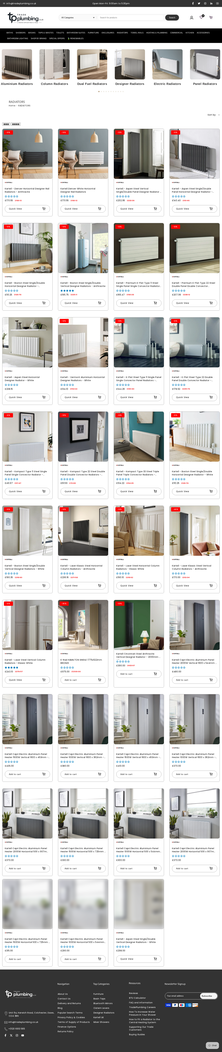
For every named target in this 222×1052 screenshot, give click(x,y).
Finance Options (67, 1026)
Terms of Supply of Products (74, 1022)
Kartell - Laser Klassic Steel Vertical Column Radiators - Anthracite (191, 567)
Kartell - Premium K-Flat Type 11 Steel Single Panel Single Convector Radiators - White (138, 285)
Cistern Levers (101, 1008)
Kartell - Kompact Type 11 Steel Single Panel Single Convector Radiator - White (26, 473)
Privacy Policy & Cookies (71, 1017)
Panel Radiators (205, 84)
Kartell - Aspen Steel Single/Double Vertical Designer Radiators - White (136, 940)
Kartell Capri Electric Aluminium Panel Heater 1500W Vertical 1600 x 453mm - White (138, 756)
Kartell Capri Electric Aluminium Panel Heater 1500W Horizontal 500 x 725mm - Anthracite (83, 850)
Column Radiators (54, 84)
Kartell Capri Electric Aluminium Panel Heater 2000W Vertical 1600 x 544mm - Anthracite (194, 661)
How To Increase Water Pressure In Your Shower (142, 1013)
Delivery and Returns (69, 1003)
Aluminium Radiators (17, 84)
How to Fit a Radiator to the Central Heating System (144, 1021)
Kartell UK (98, 1017)
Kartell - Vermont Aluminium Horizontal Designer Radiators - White (83, 379)
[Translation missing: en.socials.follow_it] (17, 1035)
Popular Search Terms (70, 1012)
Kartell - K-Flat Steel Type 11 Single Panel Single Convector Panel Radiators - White (138, 379)
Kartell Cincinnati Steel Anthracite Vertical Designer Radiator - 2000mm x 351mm (138, 655)
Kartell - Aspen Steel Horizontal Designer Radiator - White (22, 379)
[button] (218, 68)
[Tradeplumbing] (25, 17)
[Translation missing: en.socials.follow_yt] (22, 1035)
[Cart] (211, 17)
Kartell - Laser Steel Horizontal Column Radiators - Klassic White (138, 567)
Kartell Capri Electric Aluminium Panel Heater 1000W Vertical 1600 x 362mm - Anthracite (82, 756)
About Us (63, 994)
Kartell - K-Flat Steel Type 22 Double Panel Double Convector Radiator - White (192, 379)
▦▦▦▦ (15, 124)
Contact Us (64, 998)
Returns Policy (65, 1031)
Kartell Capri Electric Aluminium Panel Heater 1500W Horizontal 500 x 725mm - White (27, 941)
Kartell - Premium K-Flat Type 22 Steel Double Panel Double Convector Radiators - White (193, 285)
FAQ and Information (141, 1002)
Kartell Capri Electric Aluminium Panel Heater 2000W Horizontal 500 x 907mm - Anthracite (27, 850)
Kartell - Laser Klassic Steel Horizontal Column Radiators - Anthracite (81, 567)
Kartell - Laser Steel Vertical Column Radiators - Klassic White (25, 661)
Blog (60, 1008)
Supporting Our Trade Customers (141, 1028)
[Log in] (191, 17)
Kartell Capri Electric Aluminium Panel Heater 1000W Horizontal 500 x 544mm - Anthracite (138, 850)
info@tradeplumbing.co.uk (23, 1022)
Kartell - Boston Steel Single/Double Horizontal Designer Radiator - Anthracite (25, 285)
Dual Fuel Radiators (92, 84)
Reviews (133, 993)
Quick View (15, 208)
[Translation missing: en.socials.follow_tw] (11, 1035)
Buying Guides (137, 1034)
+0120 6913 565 (16, 1028)
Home (12, 105)
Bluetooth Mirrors (103, 1003)
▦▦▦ (6, 124)
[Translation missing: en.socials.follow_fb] (5, 1035)
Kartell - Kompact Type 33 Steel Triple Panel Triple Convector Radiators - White (137, 473)
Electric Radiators (167, 84)
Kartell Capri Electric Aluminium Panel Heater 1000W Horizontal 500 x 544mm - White (82, 941)
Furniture (98, 994)
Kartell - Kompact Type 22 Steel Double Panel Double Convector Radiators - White (83, 473)
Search (172, 17)
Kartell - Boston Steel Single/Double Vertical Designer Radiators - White (25, 567)
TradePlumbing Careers (142, 1007)
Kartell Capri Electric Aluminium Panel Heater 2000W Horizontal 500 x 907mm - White (194, 850)
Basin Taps (99, 998)
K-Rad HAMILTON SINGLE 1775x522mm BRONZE (81, 661)
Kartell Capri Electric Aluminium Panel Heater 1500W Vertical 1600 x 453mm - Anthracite (26, 756)
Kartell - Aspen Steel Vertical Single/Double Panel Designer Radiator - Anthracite (138, 190)
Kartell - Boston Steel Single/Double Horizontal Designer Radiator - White (192, 473)
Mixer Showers (101, 1022)
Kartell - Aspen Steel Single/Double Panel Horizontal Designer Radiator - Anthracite (192, 190)
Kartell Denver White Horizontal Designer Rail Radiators (78, 190)
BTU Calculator (137, 998)
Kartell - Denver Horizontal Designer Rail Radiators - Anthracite (27, 190)
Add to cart (71, 680)
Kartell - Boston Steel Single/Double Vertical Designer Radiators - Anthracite (83, 284)
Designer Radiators (129, 84)
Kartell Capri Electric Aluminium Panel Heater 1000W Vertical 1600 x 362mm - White (194, 756)
